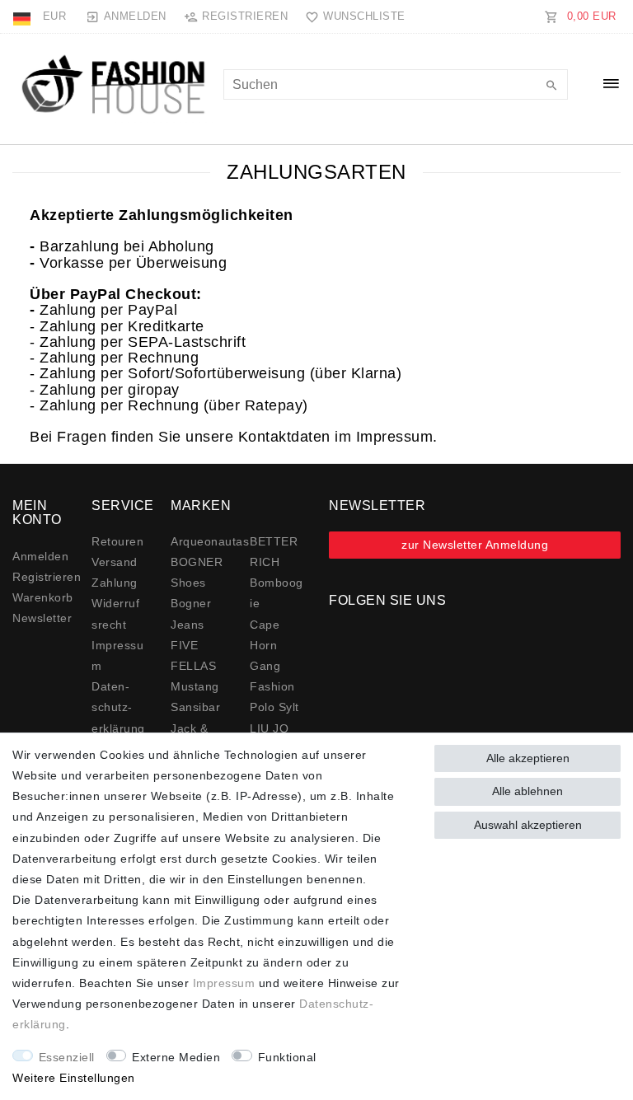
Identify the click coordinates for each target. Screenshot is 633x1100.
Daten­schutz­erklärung (118, 707)
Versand (114, 562)
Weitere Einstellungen (73, 1077)
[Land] (23, 16)
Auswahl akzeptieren (528, 824)
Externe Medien (176, 1057)
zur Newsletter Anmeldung (474, 544)
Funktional (287, 1057)
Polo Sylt (274, 707)
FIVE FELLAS (193, 655)
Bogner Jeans (191, 613)
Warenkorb (42, 597)
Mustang (195, 686)
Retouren (117, 541)
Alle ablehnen (527, 791)
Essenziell (67, 1057)
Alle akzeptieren (528, 758)
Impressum (224, 983)
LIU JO (269, 728)
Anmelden (40, 556)
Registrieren (46, 576)
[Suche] (551, 86)
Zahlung (114, 582)
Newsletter (42, 618)
